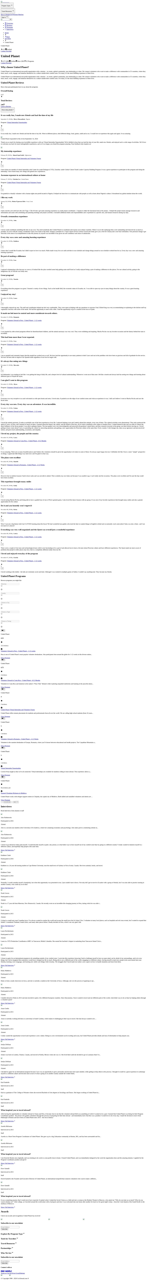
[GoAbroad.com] (5, 2)
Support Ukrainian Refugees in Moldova (13, 793)
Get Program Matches (17, 14)
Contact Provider (6, 51)
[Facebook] (1, 1271)
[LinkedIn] (9, 1271)
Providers (8, 38)
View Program (5, 658)
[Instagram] (5, 1271)
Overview (10, 23)
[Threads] (3, 1271)
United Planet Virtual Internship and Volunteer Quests (24, 158)
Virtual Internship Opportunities (17, 122)
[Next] (17, 802)
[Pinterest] (8, 1271)
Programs (10, 27)
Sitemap (22, 1273)
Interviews (10, 29)
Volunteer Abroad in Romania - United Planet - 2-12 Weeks (26, 465)
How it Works (5, 14)
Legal (18, 1273)
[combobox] (10, 584)
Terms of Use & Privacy (8, 1273)
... (12, 802)
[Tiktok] (11, 1271)
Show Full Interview (7, 850)
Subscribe (4, 1229)
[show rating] (2, 130)
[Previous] (2, 802)
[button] (73, 584)
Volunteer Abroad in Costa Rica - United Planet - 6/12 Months (26, 441)
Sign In (4, 17)
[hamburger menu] (10, 19)
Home (7, 33)
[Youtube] (6, 1271)
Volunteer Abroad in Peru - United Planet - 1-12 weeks (24, 320)
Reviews (9, 25)
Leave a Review (6, 106)
